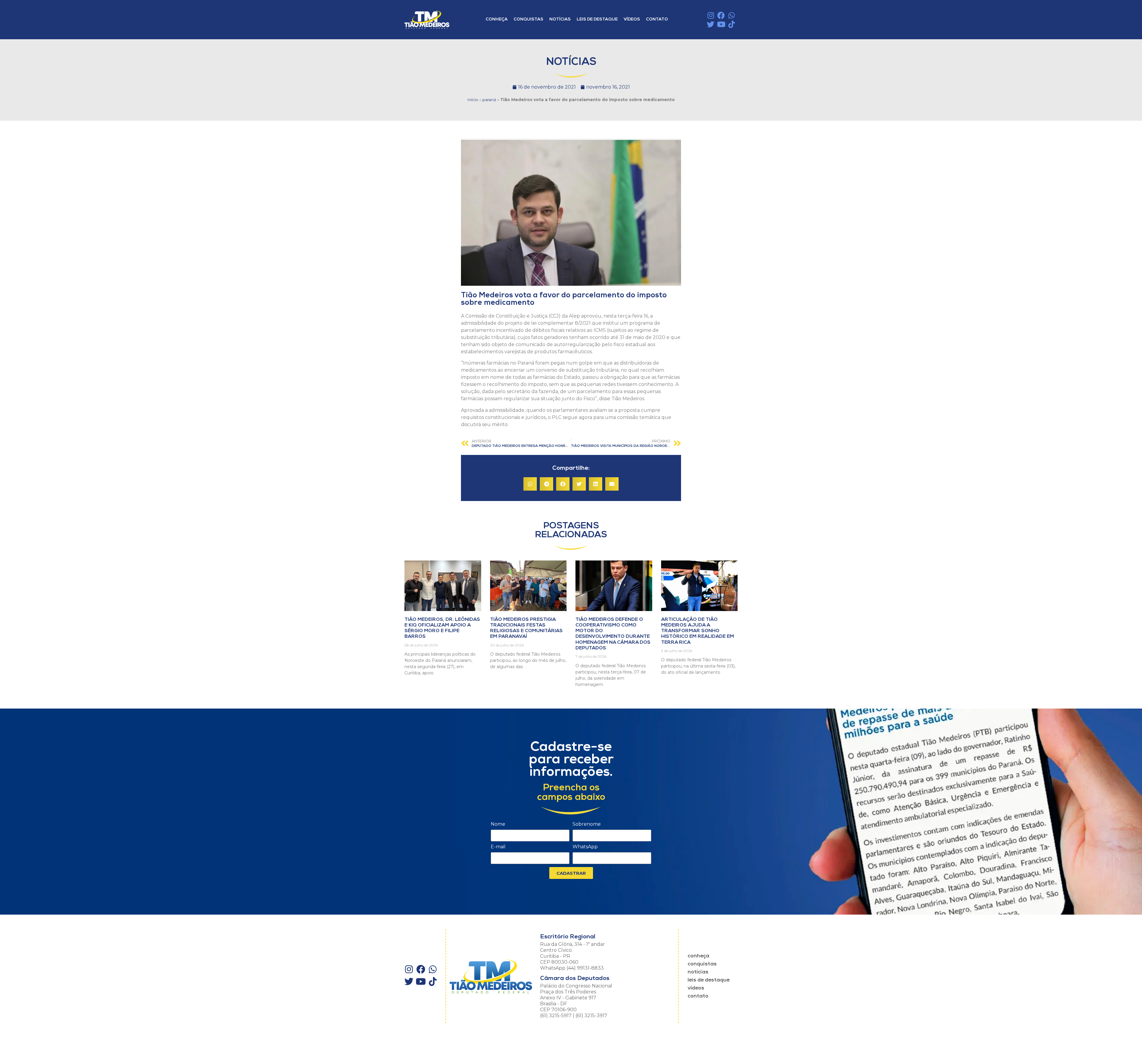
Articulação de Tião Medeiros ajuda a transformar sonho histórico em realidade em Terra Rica (697, 631)
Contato (657, 19)
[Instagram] (710, 15)
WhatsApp (585, 846)
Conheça (497, 19)
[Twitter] (710, 24)
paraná (489, 99)
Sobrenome (586, 824)
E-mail (498, 846)
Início (472, 99)
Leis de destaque (597, 19)
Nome (498, 824)
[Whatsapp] (731, 15)
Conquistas (528, 19)
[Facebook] (721, 15)
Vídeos (632, 19)
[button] (530, 484)
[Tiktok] (731, 24)
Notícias (560, 19)
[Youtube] (721, 24)
